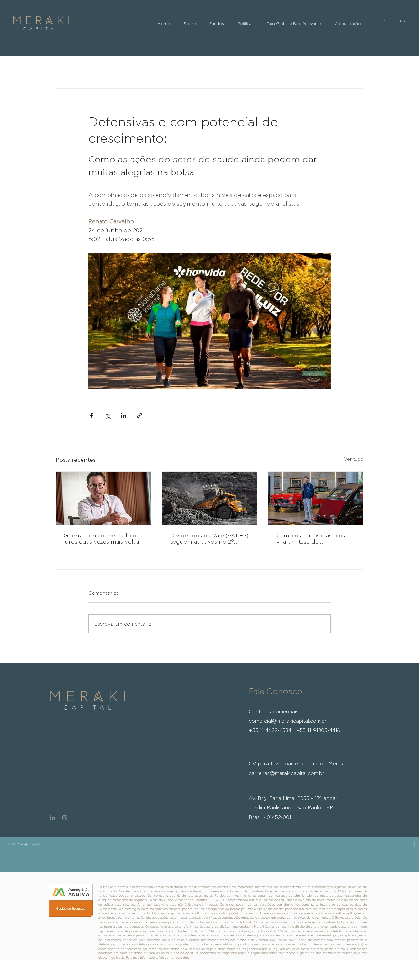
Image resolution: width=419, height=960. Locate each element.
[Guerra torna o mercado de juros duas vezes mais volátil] (103, 498)
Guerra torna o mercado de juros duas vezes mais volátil (102, 539)
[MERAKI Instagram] (64, 817)
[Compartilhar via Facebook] (91, 415)
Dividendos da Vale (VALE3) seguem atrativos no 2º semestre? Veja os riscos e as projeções (209, 539)
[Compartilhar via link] (140, 415)
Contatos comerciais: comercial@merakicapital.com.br (294, 721)
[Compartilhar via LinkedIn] (123, 415)
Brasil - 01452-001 (270, 817)
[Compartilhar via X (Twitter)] (107, 415)
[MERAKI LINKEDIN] (52, 817)
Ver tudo (353, 459)
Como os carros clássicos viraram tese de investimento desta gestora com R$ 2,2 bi (313, 539)
